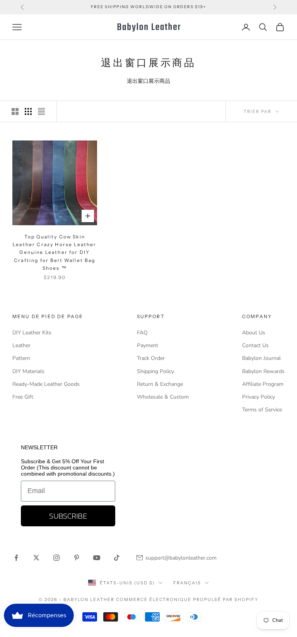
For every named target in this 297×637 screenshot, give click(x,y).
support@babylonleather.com (181, 558)
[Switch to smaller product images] (28, 111)
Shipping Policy (155, 371)
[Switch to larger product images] (15, 111)
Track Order (151, 358)
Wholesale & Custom (163, 397)
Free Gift (22, 397)
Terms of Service (262, 409)
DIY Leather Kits (31, 332)
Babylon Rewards (263, 371)
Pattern (21, 358)
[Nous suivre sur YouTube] (97, 558)
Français (187, 583)
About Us (253, 332)
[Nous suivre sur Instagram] (56, 558)
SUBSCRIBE (68, 516)
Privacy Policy (258, 397)
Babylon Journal (261, 358)
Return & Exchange (160, 384)
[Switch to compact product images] (41, 111)
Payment (147, 345)
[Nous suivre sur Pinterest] (76, 558)
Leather (21, 345)
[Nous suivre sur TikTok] (117, 558)
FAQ (142, 332)
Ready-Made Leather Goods (46, 384)
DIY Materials (28, 371)
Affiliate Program (262, 384)
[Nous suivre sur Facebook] (16, 558)
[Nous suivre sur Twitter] (36, 558)
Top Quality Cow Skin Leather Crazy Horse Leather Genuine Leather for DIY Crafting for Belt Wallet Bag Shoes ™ (54, 252)
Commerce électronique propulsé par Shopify (187, 599)
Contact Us (255, 345)
